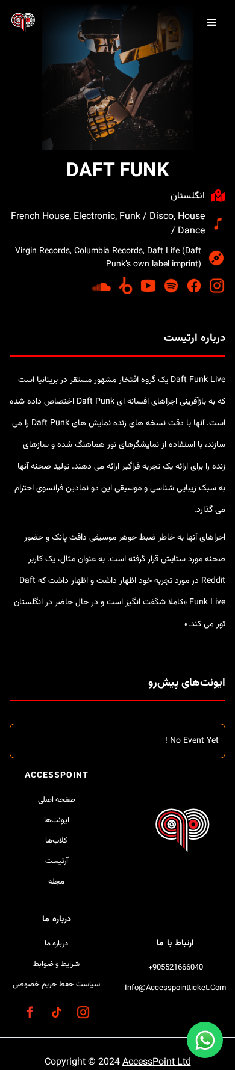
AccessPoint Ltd (156, 1062)
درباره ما (56, 944)
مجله (56, 882)
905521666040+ (175, 968)
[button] (212, 23)
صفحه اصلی (56, 800)
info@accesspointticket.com (175, 988)
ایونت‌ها (56, 820)
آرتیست (56, 861)
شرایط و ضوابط (56, 964)
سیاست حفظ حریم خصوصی (56, 984)
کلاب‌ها (56, 841)
